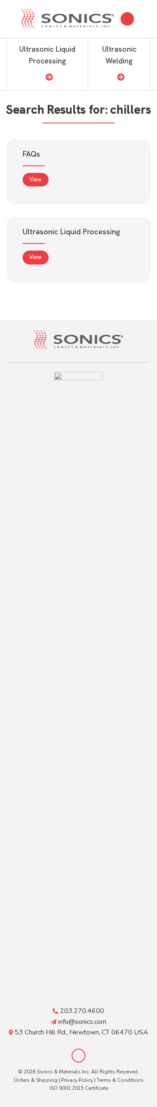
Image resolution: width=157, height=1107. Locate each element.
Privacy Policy (77, 1080)
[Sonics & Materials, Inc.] (67, 19)
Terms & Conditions (120, 1080)
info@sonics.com (82, 1021)
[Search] (127, 19)
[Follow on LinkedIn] (78, 1056)
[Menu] (146, 18)
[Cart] (10, 19)
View (35, 179)
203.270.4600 (82, 1010)
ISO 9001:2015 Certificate (78, 1088)
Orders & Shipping (35, 1080)
